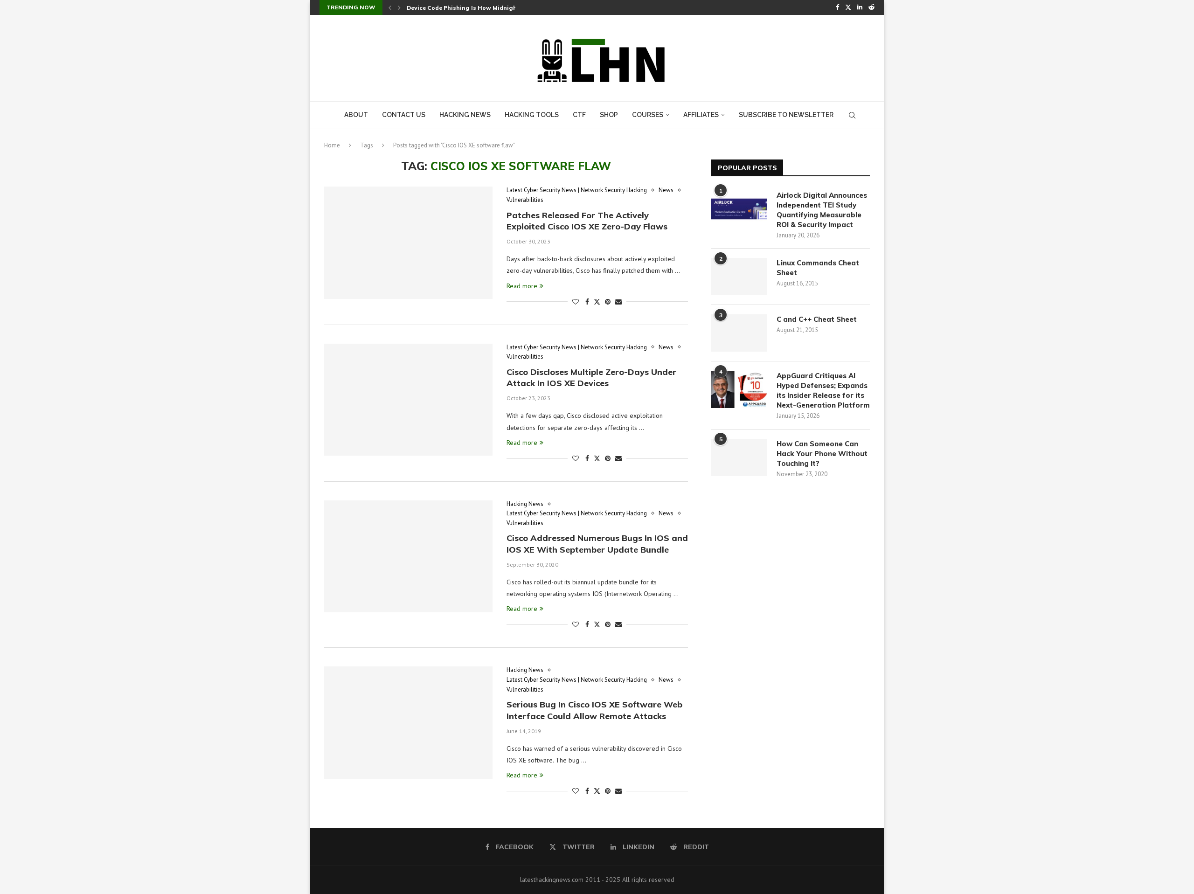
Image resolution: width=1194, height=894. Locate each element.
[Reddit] (871, 7)
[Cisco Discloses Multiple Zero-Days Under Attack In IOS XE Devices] (408, 400)
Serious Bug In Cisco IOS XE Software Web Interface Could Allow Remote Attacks (594, 710)
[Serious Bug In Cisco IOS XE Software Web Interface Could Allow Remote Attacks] (408, 722)
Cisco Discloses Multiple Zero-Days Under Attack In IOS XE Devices (591, 377)
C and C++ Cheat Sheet (817, 319)
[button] (390, 7)
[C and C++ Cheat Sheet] (739, 333)
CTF (579, 114)
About (356, 114)
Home (332, 145)
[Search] (852, 115)
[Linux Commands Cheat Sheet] (739, 276)
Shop (609, 114)
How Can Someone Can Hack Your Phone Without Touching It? (822, 453)
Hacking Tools (532, 114)
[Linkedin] (859, 7)
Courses (647, 114)
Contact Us (403, 114)
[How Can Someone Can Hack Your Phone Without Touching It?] (739, 457)
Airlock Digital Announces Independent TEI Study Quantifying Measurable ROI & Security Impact (822, 210)
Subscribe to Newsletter (786, 114)
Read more (522, 286)
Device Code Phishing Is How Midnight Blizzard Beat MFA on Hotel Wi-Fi (512, 7)
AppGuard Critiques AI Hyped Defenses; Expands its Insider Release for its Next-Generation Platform (823, 390)
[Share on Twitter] (597, 302)
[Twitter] (848, 7)
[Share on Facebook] (587, 302)
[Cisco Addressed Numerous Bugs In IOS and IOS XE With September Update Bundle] (408, 556)
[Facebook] (837, 7)
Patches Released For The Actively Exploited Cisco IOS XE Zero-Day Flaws (587, 221)
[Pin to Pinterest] (608, 302)
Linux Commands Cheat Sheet (818, 267)
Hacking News (465, 114)
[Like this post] (575, 302)
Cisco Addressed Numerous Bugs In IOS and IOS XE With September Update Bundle (597, 543)
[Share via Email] (618, 302)
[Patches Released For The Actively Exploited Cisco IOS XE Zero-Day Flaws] (408, 242)
